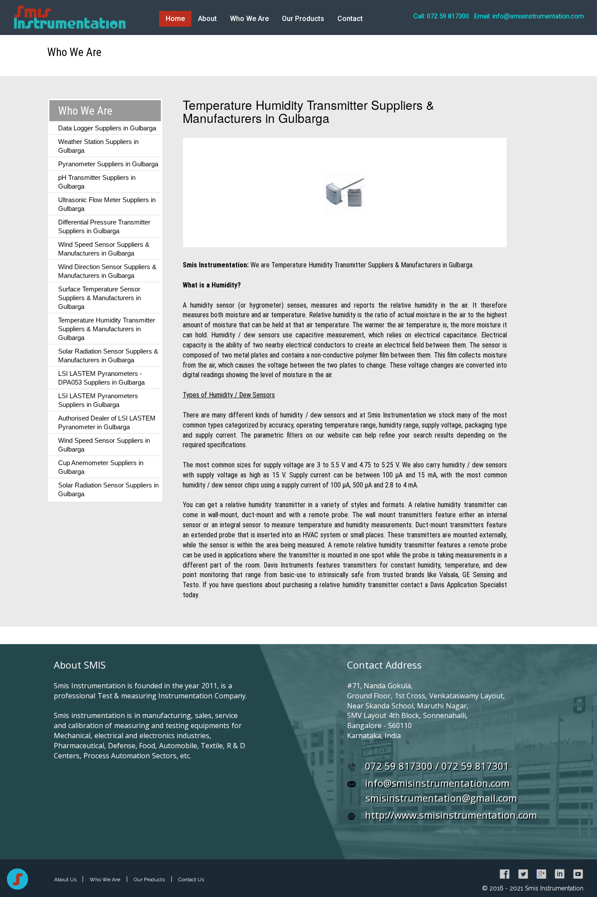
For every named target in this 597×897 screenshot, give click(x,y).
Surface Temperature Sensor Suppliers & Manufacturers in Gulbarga (99, 297)
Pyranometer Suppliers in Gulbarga (108, 164)
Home (175, 18)
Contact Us (191, 879)
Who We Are (249, 18)
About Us (66, 879)
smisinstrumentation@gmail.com (441, 797)
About (207, 18)
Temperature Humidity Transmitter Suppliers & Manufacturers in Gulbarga (106, 328)
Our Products (303, 18)
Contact (350, 18)
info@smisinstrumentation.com (437, 782)
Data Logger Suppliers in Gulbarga (107, 128)
